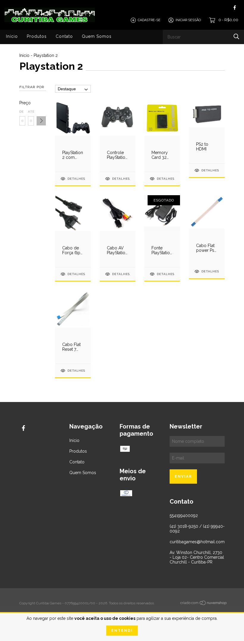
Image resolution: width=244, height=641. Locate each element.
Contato (64, 36)
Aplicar (41, 120)
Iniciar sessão (188, 20)
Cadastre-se (149, 20)
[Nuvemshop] (204, 603)
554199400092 (184, 515)
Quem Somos (97, 36)
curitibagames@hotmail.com (197, 541)
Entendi (122, 630)
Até (31, 111)
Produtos (37, 36)
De (21, 111)
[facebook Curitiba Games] (234, 7)
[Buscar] (236, 36)
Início (12, 36)
